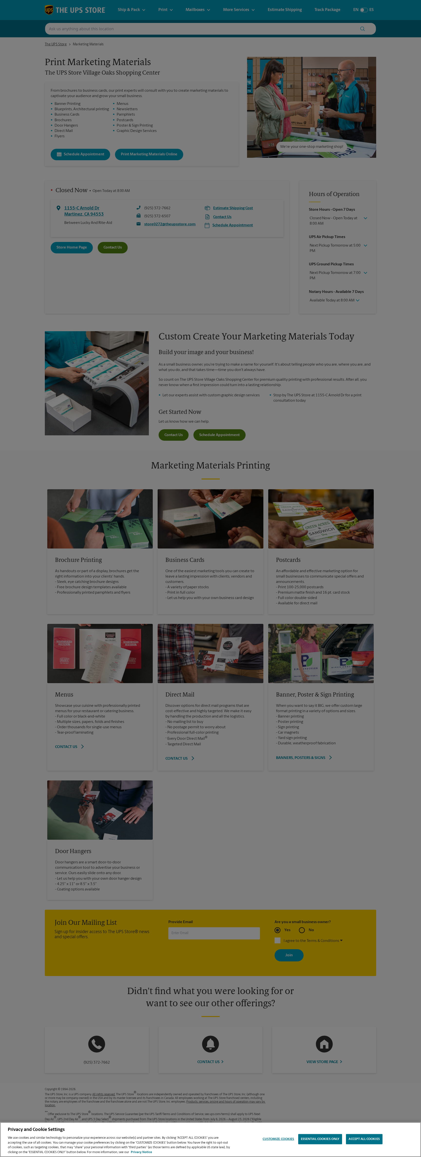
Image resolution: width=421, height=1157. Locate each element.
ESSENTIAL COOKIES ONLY (320, 1139)
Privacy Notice (141, 1152)
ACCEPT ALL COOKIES (364, 1139)
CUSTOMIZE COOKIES (278, 1139)
